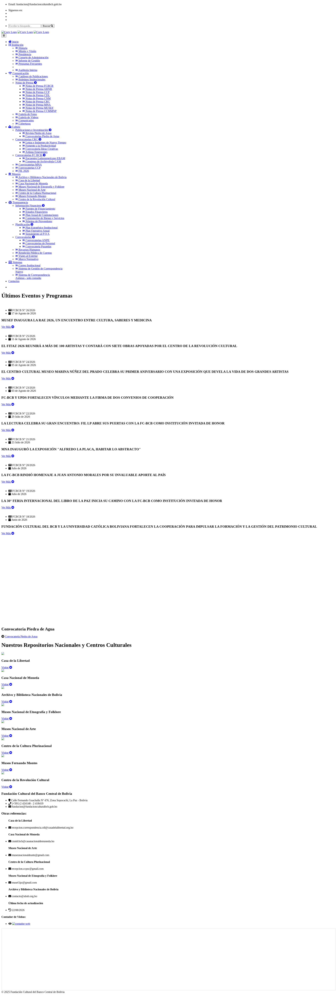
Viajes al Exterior (28, 255)
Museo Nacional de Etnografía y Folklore (41, 186)
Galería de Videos (28, 117)
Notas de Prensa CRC (37, 101)
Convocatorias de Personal (40, 243)
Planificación (22, 224)
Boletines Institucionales (31, 79)
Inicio (15, 41)
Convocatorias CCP (29, 167)
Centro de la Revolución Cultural (36, 199)
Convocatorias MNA (30, 164)
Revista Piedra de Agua (38, 133)
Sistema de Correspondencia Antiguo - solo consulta (32, 276)
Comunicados (26, 120)
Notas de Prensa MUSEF (39, 107)
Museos (15, 174)
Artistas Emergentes (36, 152)
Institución (17, 44)
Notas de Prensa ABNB (38, 89)
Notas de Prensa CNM (38, 98)
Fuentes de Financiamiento (40, 208)
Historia (22, 48)
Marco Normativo (28, 259)
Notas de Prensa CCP (37, 92)
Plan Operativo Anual (37, 230)
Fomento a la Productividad (40, 145)
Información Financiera (28, 205)
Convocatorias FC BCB (29, 155)
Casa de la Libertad (29, 180)
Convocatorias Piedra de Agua (42, 136)
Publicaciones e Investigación (32, 129)
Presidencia (24, 54)
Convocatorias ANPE (37, 240)
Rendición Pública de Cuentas (35, 252)
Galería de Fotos (27, 114)
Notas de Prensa (24, 82)
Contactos (13, 281)
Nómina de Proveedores (38, 221)
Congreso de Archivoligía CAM (43, 161)
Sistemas (17, 262)
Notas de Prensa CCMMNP (41, 111)
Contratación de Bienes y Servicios (44, 218)
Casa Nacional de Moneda (33, 183)
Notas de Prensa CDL (37, 95)
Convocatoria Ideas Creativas (41, 148)
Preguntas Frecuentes (30, 63)
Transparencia (20, 202)
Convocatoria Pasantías (38, 246)
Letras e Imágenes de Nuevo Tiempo (45, 142)
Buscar (47, 26)
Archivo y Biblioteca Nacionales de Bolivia (42, 177)
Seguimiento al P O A (37, 233)
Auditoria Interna (27, 70)
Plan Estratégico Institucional (41, 227)
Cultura (15, 126)
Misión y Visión (27, 51)
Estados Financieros (36, 211)
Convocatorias (23, 237)
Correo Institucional (29, 265)
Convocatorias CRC (26, 139)
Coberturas (24, 123)
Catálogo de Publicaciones (33, 76)
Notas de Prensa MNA (38, 104)
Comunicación (20, 73)
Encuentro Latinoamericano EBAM (45, 158)
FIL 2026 (23, 170)
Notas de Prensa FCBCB (39, 85)
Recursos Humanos (29, 249)
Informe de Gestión (29, 60)
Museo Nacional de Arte (32, 189)
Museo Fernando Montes (32, 196)
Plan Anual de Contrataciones (41, 215)
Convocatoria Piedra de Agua (21, 636)
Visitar (5, 667)
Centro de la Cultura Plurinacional (37, 192)
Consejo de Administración (33, 57)
